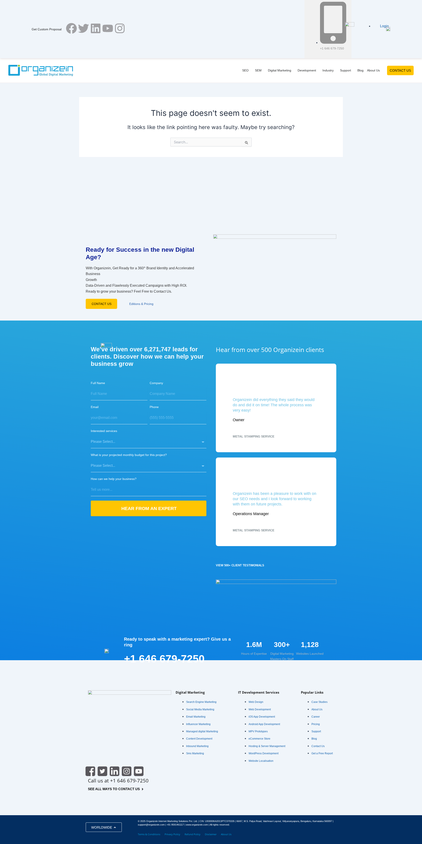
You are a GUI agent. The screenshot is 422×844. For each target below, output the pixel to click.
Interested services (104, 431)
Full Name (98, 383)
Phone (154, 407)
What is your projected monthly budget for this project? (129, 455)
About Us (226, 834)
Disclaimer (210, 834)
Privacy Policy (172, 834)
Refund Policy (192, 834)
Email (94, 407)
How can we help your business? (113, 479)
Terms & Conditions (149, 834)
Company (156, 383)
